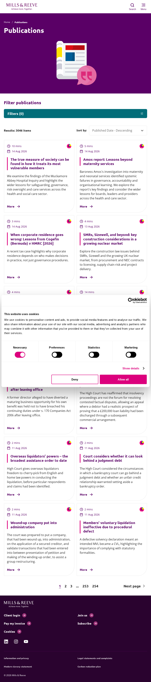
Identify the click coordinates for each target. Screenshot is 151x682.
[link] (6, 641)
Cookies (9, 631)
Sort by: (81, 130)
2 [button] (66, 586)
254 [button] (95, 586)
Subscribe (84, 623)
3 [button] (71, 586)
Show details (130, 368)
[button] (20, 586)
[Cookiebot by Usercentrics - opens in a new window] (131, 300)
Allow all (123, 379)
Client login (12, 615)
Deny (74, 379)
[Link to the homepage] (24, 6)
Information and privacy (16, 658)
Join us (82, 615)
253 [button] (85, 586)
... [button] (77, 586)
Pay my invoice (14, 623)
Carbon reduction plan (89, 666)
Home (7, 22)
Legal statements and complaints (95, 658)
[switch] (57, 355)
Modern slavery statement (18, 666)
